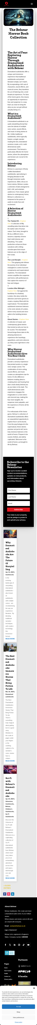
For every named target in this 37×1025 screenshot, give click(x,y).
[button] (34, 988)
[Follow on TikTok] (24, 945)
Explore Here (12, 291)
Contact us (7, 976)
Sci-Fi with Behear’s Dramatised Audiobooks (10, 787)
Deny (18, 1012)
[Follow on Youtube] (28, 945)
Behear (8, 806)
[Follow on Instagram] (8, 894)
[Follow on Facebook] (4, 894)
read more (10, 639)
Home (6, 968)
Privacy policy (18, 1022)
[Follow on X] (10, 945)
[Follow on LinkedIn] (12, 894)
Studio (6, 973)
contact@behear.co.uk (17, 926)
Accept (18, 1006)
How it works (7, 970)
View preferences (18, 1017)
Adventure (9, 801)
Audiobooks (10, 574)
